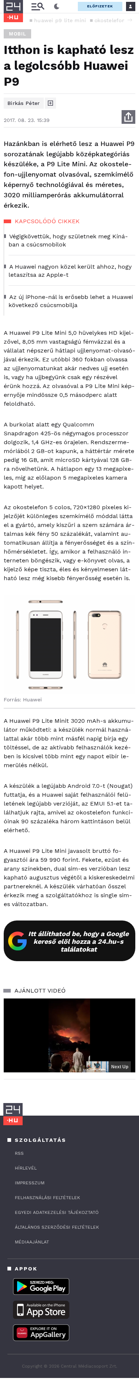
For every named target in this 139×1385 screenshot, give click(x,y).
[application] (69, 1035)
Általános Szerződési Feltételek (57, 1227)
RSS (19, 1153)
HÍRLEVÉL (26, 1168)
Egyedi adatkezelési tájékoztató (57, 1212)
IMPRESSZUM (29, 1182)
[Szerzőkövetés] (50, 103)
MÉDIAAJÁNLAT (32, 1242)
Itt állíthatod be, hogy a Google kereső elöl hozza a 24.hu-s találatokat (78, 941)
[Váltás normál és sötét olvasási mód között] (56, 6)
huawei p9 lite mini (60, 20)
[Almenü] (38, 6)
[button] (129, 20)
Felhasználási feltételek (47, 1197)
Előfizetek (100, 6)
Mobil (17, 34)
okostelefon (110, 20)
